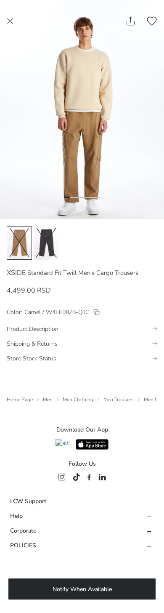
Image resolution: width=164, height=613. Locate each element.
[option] (19, 243)
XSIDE (16, 272)
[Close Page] (10, 21)
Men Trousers (118, 399)
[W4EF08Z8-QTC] (97, 312)
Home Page (20, 399)
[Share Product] (130, 21)
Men (48, 399)
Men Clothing (78, 399)
